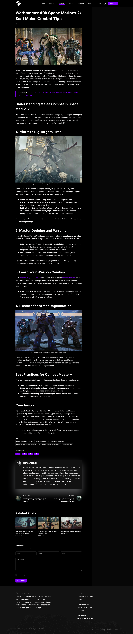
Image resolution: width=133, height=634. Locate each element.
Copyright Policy (98, 630)
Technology (81, 3)
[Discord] (105, 3)
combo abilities (68, 278)
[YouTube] (85, 618)
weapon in (30, 278)
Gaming (61, 3)
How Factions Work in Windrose (71, 531)
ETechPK (41, 629)
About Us (51, 3)
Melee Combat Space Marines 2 (25, 441)
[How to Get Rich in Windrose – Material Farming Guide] (25, 523)
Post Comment (21, 580)
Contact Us (113, 3)
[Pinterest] (30, 454)
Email (41, 553)
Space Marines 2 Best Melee (56, 441)
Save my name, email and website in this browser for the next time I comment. (36, 575)
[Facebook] (17, 454)
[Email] (92, 618)
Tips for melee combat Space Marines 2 (49, 444)
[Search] (100, 3)
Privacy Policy (112, 630)
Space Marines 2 (41, 441)
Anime (71, 3)
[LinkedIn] (36, 454)
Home (43, 3)
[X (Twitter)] (24, 454)
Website (64, 553)
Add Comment (21, 559)
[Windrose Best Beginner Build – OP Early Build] (48, 523)
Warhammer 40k (67, 444)
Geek (89, 3)
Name (19, 553)
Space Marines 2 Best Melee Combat (26, 444)
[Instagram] (82, 618)
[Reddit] (89, 618)
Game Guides (40, 24)
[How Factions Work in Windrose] (71, 523)
